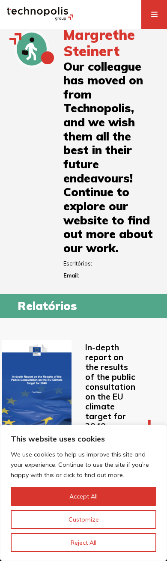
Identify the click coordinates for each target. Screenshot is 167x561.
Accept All (83, 496)
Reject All (83, 542)
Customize (84, 519)
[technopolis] (40, 18)
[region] (83, 493)
